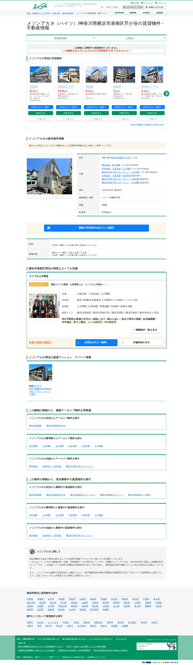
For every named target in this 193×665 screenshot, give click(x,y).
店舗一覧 (21, 643)
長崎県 (51, 609)
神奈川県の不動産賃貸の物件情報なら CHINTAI (144, 646)
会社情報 (136, 3)
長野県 (95, 602)
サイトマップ (148, 3)
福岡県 (30, 609)
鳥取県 (74, 606)
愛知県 (127, 602)
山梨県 (85, 602)
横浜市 (87, 622)
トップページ (161, 3)
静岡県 (116, 602)
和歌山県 (62, 606)
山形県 (82, 599)
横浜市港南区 (117, 157)
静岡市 (110, 622)
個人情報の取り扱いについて (74, 639)
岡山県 (95, 606)
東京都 (156, 599)
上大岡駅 (127, 168)
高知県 (158, 606)
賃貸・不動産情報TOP (26, 639)
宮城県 (61, 599)
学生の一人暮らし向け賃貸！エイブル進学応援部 (86, 646)
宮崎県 (82, 609)
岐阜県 (106, 602)
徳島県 (127, 606)
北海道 (30, 599)
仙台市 (40, 622)
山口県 (116, 606)
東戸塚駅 (116, 165)
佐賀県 (40, 609)
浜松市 (120, 622)
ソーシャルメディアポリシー (100, 639)
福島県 (93, 599)
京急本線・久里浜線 (111, 168)
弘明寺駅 (127, 175)
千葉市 (66, 622)
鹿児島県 (94, 609)
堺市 (39, 626)
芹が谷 (127, 157)
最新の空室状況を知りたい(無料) (96, 227)
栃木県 (114, 599)
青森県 (40, 599)
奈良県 (51, 606)
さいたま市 (53, 622)
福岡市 (93, 626)
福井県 (74, 602)
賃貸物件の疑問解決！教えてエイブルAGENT (36, 650)
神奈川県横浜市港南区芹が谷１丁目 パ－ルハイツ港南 (40, 391)
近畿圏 (125, 626)
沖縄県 (106, 609)
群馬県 (125, 599)
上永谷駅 (135, 172)
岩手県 (51, 599)
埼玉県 (135, 599)
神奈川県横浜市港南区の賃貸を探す (148, 125)
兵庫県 (40, 606)
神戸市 (49, 626)
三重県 (137, 602)
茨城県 (104, 599)
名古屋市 (132, 622)
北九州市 (81, 626)
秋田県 (72, 599)
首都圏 (114, 626)
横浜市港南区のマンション (82, 495)
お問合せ (130, 38)
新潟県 (42, 602)
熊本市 (104, 626)
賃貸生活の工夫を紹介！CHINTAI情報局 (74, 650)
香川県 (137, 606)
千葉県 (146, 599)
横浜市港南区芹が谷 (55, 425)
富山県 (53, 602)
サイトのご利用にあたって (48, 639)
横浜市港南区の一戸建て (139, 495)
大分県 (72, 609)
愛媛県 (148, 606)
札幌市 (30, 622)
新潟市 (144, 622)
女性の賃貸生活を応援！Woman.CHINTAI (110, 650)
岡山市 (59, 626)
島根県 (85, 606)
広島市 (70, 626)
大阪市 (30, 626)
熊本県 (61, 609)
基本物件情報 (60, 38)
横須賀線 (106, 165)
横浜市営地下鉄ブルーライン (115, 172)
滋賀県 (148, 602)
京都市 (154, 622)
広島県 (106, 606)
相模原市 (98, 622)
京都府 (158, 602)
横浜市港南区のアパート (111, 495)
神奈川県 (31, 602)
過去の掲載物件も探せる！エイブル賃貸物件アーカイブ (40, 646)
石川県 (63, 602)
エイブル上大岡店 (38, 276)
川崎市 (76, 622)
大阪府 (30, 606)
